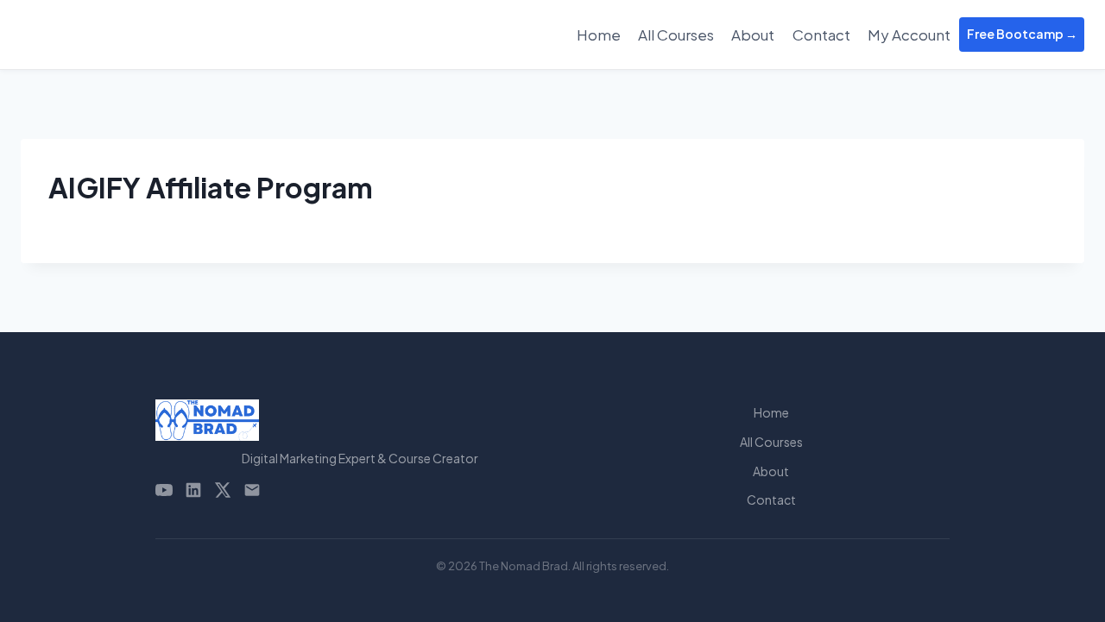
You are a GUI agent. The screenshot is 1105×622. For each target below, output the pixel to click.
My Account (909, 34)
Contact (821, 34)
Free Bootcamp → (1022, 33)
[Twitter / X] (222, 490)
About (752, 34)
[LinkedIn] (193, 490)
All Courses (676, 34)
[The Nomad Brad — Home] (360, 420)
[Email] (252, 490)
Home (599, 34)
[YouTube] (164, 490)
